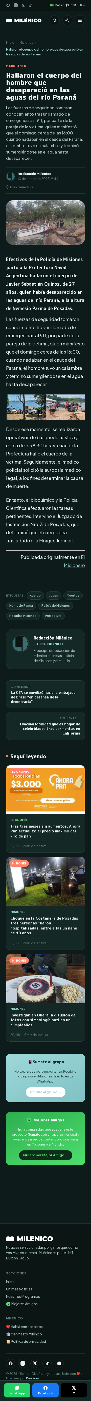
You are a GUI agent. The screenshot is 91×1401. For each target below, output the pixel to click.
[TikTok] (30, 5)
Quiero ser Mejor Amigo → (45, 1155)
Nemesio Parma (21, 605)
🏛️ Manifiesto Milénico (24, 1334)
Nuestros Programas (23, 1296)
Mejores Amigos (22, 1304)
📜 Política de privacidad (26, 1341)
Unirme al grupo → (45, 1092)
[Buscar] (55, 20)
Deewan (32, 1378)
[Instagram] (16, 5)
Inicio (10, 42)
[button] (26, 407)
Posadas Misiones (22, 616)
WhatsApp (17, 1393)
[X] (34, 1363)
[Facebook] (8, 5)
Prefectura (53, 616)
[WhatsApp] (59, 1363)
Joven (53, 595)
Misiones (26, 42)
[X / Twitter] (23, 5)
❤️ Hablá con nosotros (24, 1326)
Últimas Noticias (19, 1289)
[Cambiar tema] (67, 20)
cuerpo (35, 595)
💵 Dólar (63, 5)
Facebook (45, 1393)
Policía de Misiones (55, 605)
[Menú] (80, 20)
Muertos (73, 595)
